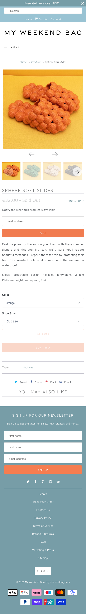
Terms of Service (43, 525)
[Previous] (31, 153)
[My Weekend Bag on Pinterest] (43, 481)
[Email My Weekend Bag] (58, 481)
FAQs (43, 541)
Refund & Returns (43, 534)
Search (43, 493)
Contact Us (43, 510)
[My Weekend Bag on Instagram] (50, 481)
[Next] (54, 153)
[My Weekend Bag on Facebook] (35, 481)
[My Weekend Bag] (43, 33)
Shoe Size (8, 313)
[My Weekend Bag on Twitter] (28, 481)
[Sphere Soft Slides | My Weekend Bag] (43, 109)
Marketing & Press (43, 550)
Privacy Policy (42, 517)
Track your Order (43, 501)
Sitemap (43, 558)
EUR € (41, 570)
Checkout (56, 19)
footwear (28, 367)
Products (36, 61)
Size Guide (75, 200)
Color (5, 294)
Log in (28, 19)
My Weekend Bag (35, 582)
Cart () (43, 19)
